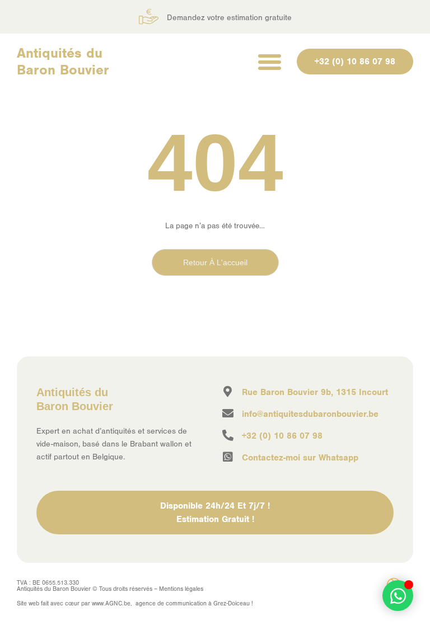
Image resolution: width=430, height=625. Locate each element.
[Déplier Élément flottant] (397, 595)
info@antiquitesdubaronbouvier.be (310, 414)
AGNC (113, 603)
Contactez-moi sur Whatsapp (300, 457)
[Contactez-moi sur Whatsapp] (227, 457)
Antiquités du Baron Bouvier (63, 61)
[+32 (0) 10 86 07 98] (227, 435)
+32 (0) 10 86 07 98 (282, 435)
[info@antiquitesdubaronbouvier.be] (227, 413)
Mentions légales (181, 589)
